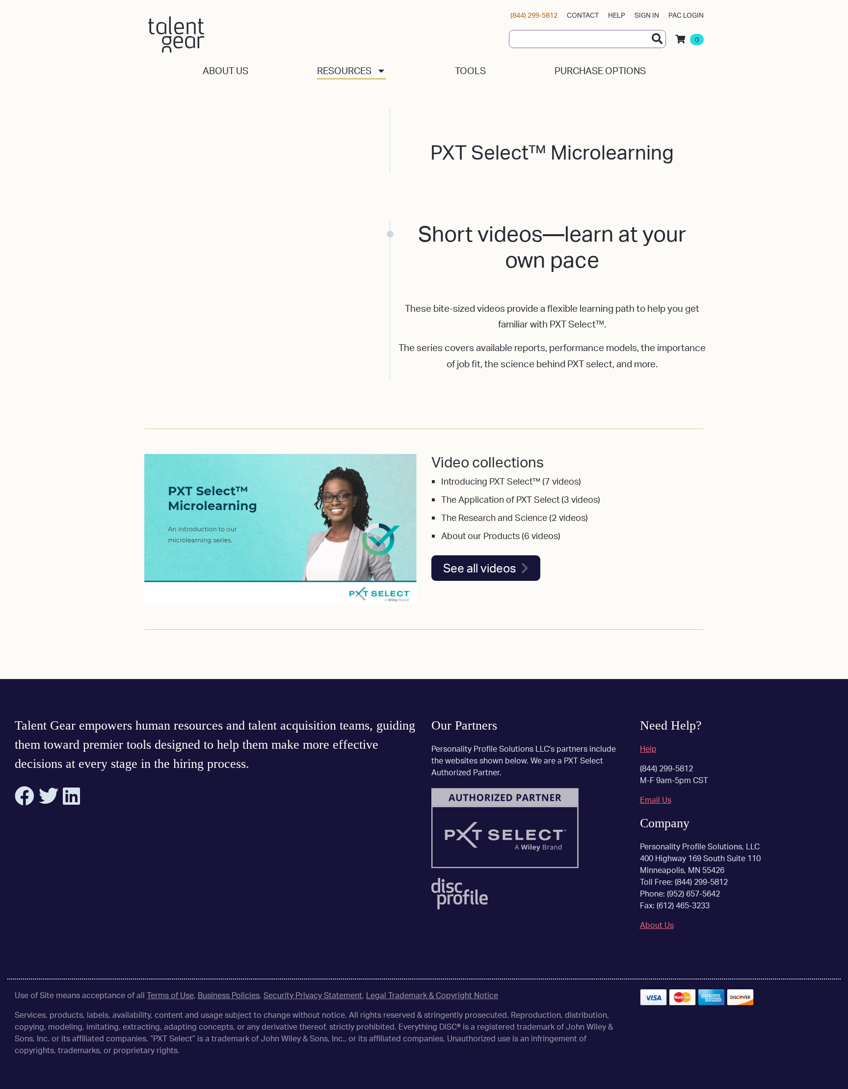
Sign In (647, 15)
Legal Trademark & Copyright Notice (432, 995)
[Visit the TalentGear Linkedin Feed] (72, 800)
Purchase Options (600, 71)
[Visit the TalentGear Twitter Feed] (50, 800)
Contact (583, 15)
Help (616, 15)
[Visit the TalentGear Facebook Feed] (26, 800)
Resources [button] (344, 71)
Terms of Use (170, 995)
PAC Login (686, 15)
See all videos (479, 568)
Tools (470, 71)
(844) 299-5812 (533, 15)
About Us (225, 71)
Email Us (655, 800)
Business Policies (229, 995)
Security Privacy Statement (313, 995)
